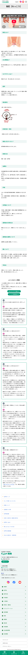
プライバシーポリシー (7, 646)
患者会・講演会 (7, 605)
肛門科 (5, 590)
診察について (7, 505)
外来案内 (6, 597)
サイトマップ (5, 639)
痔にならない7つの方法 (9, 484)
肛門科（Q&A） (7, 522)
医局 (5, 615)
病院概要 (6, 612)
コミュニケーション (8, 608)
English (16, 1)
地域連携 (6, 626)
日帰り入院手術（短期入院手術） (11, 518)
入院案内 (6, 601)
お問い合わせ (5, 643)
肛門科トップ (7, 496)
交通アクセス (5, 561)
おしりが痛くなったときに (10, 501)
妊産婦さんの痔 (7, 509)
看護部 (5, 619)
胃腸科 (5, 586)
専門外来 (6, 594)
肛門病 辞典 (6, 513)
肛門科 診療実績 (7, 531)
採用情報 (6, 634)
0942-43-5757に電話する (14, 291)
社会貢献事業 (7, 630)
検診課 (5, 623)
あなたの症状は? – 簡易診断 (10, 535)
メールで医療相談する (14, 294)
